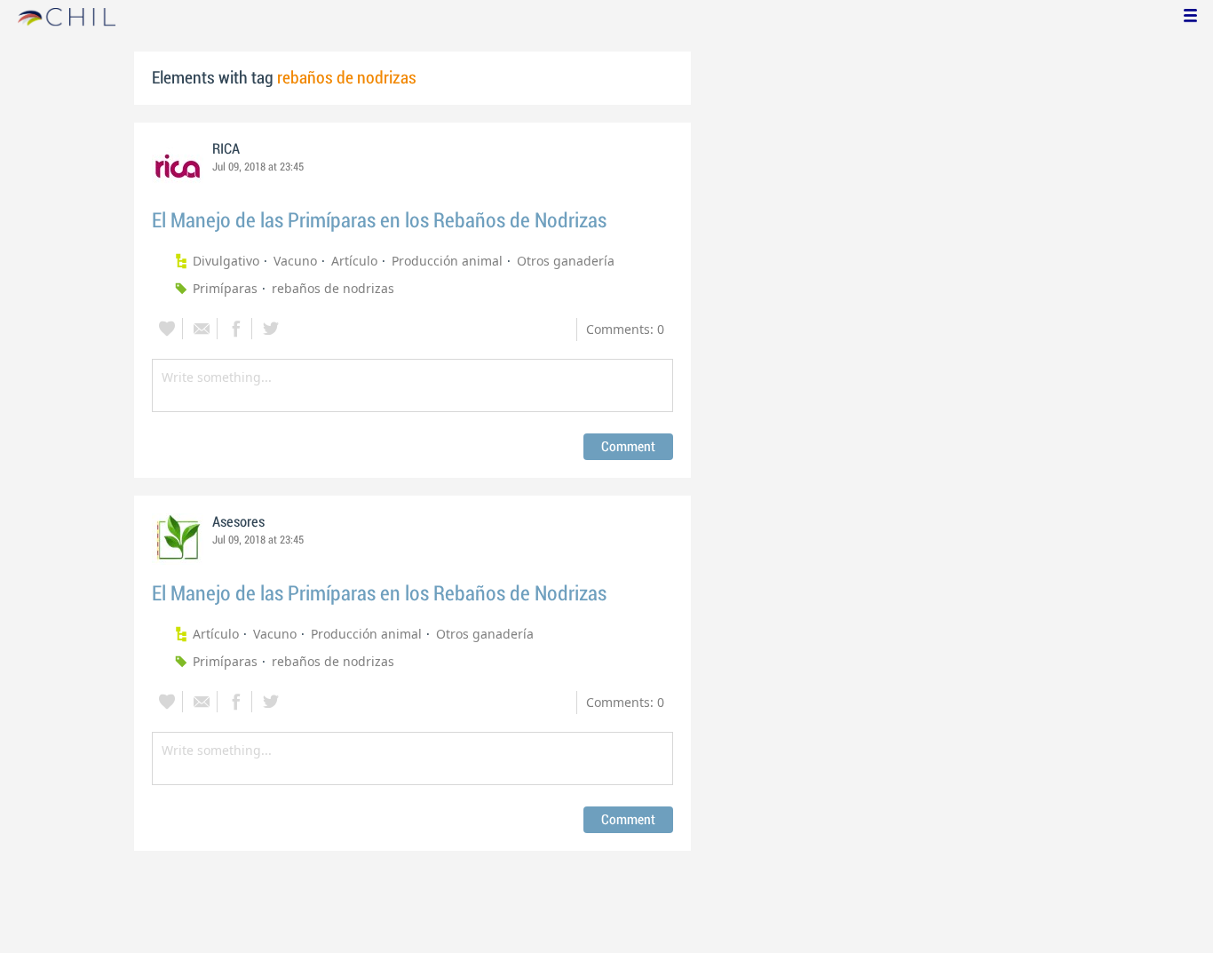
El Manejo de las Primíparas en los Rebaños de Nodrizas (379, 221)
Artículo (354, 260)
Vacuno (295, 260)
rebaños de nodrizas (333, 288)
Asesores (238, 522)
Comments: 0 (625, 329)
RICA (226, 149)
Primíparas (225, 288)
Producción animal (447, 260)
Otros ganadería (565, 260)
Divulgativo (226, 260)
